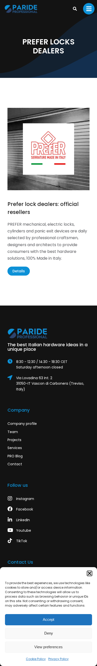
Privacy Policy (58, 659)
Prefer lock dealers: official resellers (43, 208)
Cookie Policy (36, 659)
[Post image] (48, 149)
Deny (48, 633)
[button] (89, 573)
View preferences (48, 647)
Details (18, 271)
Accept (48, 619)
